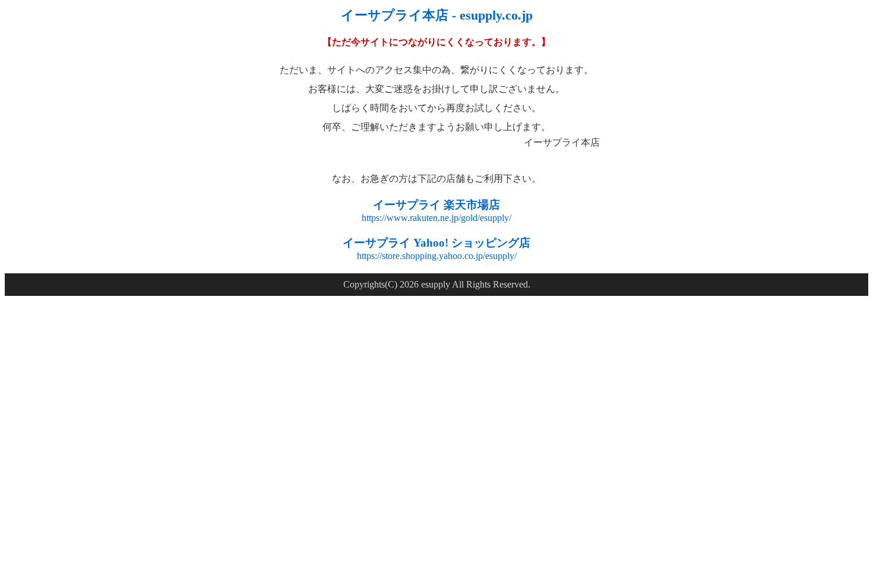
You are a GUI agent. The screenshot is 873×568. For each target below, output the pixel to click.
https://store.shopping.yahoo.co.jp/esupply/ (437, 256)
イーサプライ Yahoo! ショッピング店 (436, 242)
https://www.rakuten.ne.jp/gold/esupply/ (436, 218)
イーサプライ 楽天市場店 (436, 204)
